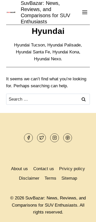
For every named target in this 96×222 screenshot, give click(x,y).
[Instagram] (54, 137)
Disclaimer (29, 178)
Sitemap (69, 178)
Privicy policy (72, 168)
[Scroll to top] (83, 214)
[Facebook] (28, 137)
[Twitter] (41, 137)
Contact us (43, 168)
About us (19, 168)
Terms (50, 178)
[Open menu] (84, 12)
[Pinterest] (67, 137)
